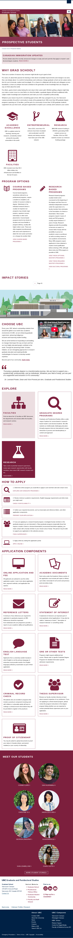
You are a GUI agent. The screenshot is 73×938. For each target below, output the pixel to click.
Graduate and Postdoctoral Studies (36, 880)
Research (27, 907)
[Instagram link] (45, 888)
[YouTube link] (55, 888)
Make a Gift (35, 926)
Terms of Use (20, 934)
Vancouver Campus (58, 916)
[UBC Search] (69, 2)
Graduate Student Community (33, 896)
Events (34, 922)
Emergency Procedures (8, 934)
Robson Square (57, 923)
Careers (34, 924)
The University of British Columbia (31, 3)
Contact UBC (36, 916)
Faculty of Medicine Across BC (61, 927)
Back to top (5, 907)
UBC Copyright (30, 934)
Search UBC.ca (36, 928)
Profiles (20, 907)
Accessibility (39, 934)
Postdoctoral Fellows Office (32, 891)
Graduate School (6, 48)
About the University (38, 918)
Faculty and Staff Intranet (33, 901)
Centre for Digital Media (59, 925)
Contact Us (5, 893)
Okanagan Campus (58, 918)
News (33, 920)
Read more (23, 61)
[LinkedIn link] (50, 888)
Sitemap (14, 907)
